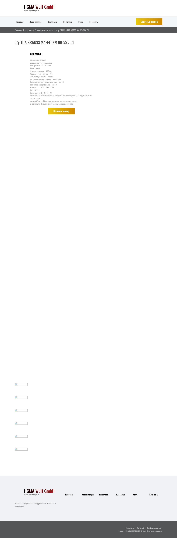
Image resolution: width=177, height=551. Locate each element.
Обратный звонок (149, 21)
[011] (21, 79)
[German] (156, 6)
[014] (21, 245)
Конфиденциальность (154, 528)
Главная (19, 21)
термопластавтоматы (45, 30)
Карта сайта (141, 528)
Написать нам (130, 528)
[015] (21, 300)
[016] (21, 355)
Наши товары (35, 21)
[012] (21, 135)
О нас (80, 21)
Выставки (67, 21)
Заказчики (52, 21)
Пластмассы (28, 30)
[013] (21, 190)
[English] (151, 6)
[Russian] (161, 6)
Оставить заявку (61, 111)
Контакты (93, 21)
